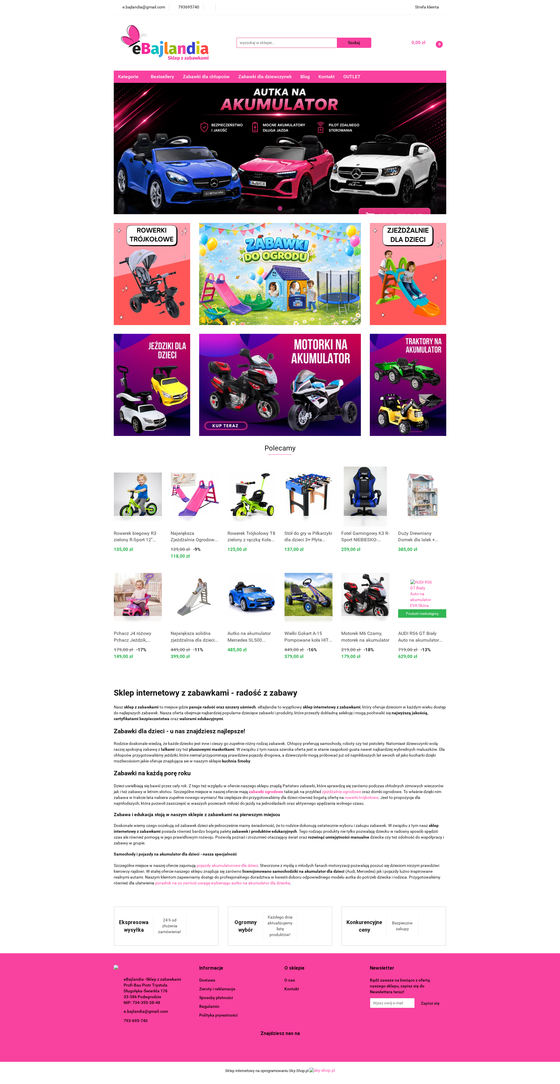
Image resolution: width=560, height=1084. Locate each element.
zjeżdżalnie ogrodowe (341, 791)
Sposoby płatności (216, 997)
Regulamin (209, 1006)
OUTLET (351, 76)
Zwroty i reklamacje (217, 989)
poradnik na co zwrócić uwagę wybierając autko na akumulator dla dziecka (222, 883)
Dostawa (207, 980)
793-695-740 (136, 1020)
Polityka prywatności (218, 1015)
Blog (305, 76)
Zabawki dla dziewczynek (265, 76)
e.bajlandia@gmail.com (146, 1011)
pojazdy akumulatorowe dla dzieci (227, 865)
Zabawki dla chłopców (206, 76)
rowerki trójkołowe (361, 797)
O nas (289, 980)
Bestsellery (162, 76)
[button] (211, 968)
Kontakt (326, 76)
